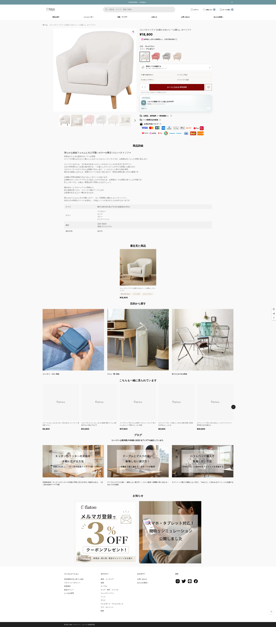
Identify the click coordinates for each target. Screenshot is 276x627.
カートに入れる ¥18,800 (177, 87)
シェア (133, 31)
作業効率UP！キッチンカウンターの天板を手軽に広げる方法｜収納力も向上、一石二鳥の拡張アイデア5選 (73, 483)
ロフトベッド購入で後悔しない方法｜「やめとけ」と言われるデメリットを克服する (202, 482)
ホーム (45, 25)
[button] (226, 9)
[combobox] (142, 9)
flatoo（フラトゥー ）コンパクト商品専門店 (82, 625)
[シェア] (133, 31)
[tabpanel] (106, 532)
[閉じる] (232, 2)
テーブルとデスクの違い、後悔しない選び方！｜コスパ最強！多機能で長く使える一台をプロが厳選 (138, 483)
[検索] (139, 9)
